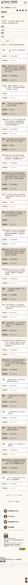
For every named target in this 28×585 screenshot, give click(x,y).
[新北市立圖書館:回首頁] (9, 2)
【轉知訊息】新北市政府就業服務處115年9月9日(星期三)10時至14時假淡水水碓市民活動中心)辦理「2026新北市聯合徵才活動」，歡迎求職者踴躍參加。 (15, 176)
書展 (13, 21)
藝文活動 (10, 23)
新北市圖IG (11, 527)
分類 (2, 17)
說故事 (22, 21)
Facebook (11, 516)
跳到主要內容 (3, 0)
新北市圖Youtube (13, 521)
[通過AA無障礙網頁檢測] (22, 549)
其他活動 (15, 23)
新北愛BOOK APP (13, 511)
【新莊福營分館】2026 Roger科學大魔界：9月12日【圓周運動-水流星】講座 (15, 324)
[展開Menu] (25, 2)
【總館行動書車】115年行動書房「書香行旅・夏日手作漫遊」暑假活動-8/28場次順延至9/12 (15, 214)
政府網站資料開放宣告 (9, 544)
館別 (2, 33)
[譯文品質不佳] (4, 561)
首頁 (2, 7)
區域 (2, 27)
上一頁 (8, 495)
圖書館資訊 (7, 7)
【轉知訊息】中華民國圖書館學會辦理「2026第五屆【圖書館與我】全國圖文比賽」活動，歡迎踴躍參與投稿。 (15, 461)
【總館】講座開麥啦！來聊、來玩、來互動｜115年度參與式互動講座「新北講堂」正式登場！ (15, 87)
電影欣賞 (4, 23)
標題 (3, 50)
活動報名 (4, 21)
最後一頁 (21, 495)
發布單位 (4, 56)
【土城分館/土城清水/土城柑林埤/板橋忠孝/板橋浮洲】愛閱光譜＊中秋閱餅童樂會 (15, 196)
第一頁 (6, 495)
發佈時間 (4, 60)
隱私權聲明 (17, 544)
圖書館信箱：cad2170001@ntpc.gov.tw (13, 546)
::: (0, 0)
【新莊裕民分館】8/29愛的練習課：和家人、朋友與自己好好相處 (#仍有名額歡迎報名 (15, 306)
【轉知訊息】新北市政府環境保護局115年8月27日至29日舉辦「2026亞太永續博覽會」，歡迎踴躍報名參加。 (15, 157)
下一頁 (19, 495)
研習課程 (17, 21)
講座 (9, 21)
